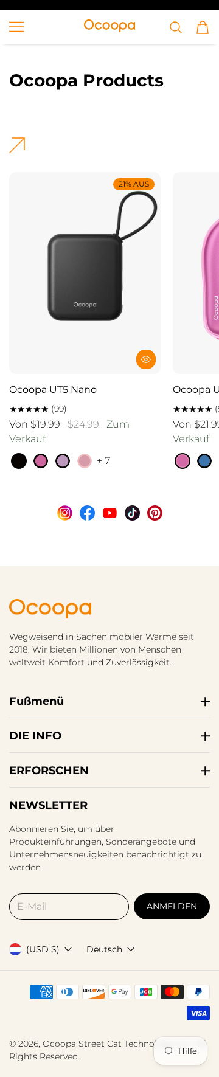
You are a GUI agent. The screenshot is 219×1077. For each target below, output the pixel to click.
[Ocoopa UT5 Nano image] (85, 273)
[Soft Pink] (84, 461)
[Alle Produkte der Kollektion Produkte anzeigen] (17, 150)
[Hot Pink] (182, 461)
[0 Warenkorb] (202, 27)
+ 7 (103, 460)
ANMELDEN (172, 906)
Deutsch (104, 949)
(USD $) (43, 949)
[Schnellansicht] (146, 359)
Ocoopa (59, 1043)
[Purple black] (62, 461)
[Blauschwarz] (204, 461)
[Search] (176, 27)
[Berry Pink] (40, 461)
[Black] (19, 461)
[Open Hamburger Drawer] (16, 26)
